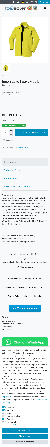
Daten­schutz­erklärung (27, 287)
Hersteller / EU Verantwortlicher (18, 186)
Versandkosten (22, 147)
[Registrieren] (18, 2)
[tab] (25, 162)
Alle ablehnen (25, 436)
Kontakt (37, 296)
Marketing (11, 413)
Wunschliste (9, 140)
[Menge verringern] (11, 134)
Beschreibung (10, 162)
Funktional (11, 422)
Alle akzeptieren (25, 430)
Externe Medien (13, 416)
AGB (43, 287)
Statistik (10, 410)
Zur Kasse (6, 329)
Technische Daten (12, 170)
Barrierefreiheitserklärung (19, 296)
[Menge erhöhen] (11, 130)
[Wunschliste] (36, 2)
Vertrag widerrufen (33, 279)
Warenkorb (7, 327)
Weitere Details (11, 178)
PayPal (10, 419)
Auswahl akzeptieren (25, 442)
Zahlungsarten (8, 321)
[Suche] (32, 2)
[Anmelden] (14, 2)
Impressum (9, 287)
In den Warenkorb (30, 132)
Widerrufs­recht (14, 279)
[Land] (23, 2)
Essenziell (11, 407)
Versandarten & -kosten (12, 324)
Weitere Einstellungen (11, 425)
